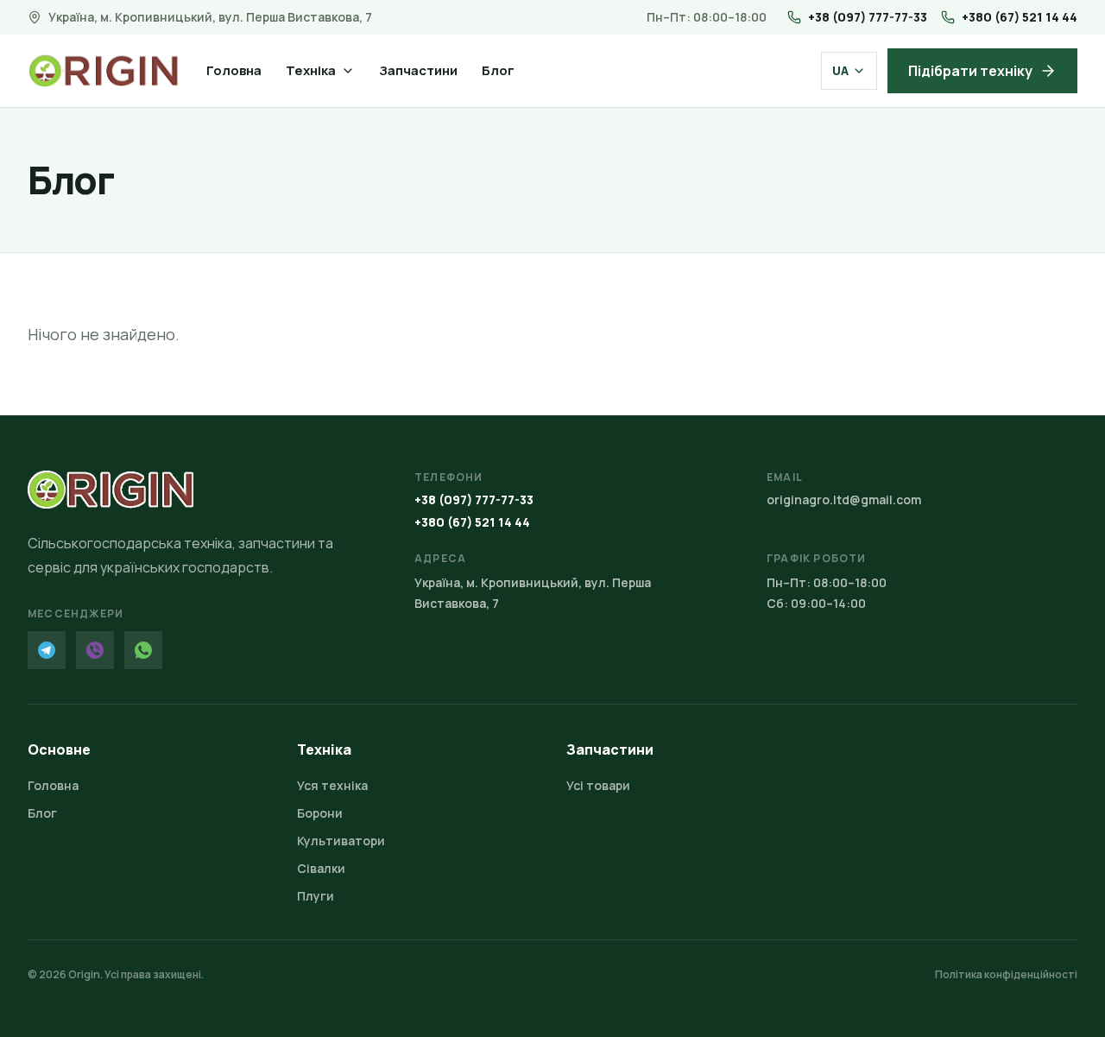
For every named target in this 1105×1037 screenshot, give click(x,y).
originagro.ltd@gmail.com (844, 499)
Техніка (311, 70)
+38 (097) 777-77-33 (867, 17)
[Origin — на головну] (103, 71)
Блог (498, 70)
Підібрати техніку (970, 70)
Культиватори (341, 840)
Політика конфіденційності (1006, 975)
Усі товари (598, 785)
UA (840, 70)
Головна (234, 70)
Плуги (315, 896)
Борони (320, 813)
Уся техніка (332, 785)
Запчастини (418, 70)
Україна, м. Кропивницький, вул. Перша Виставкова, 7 (210, 17)
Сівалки (321, 868)
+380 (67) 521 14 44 (1019, 17)
